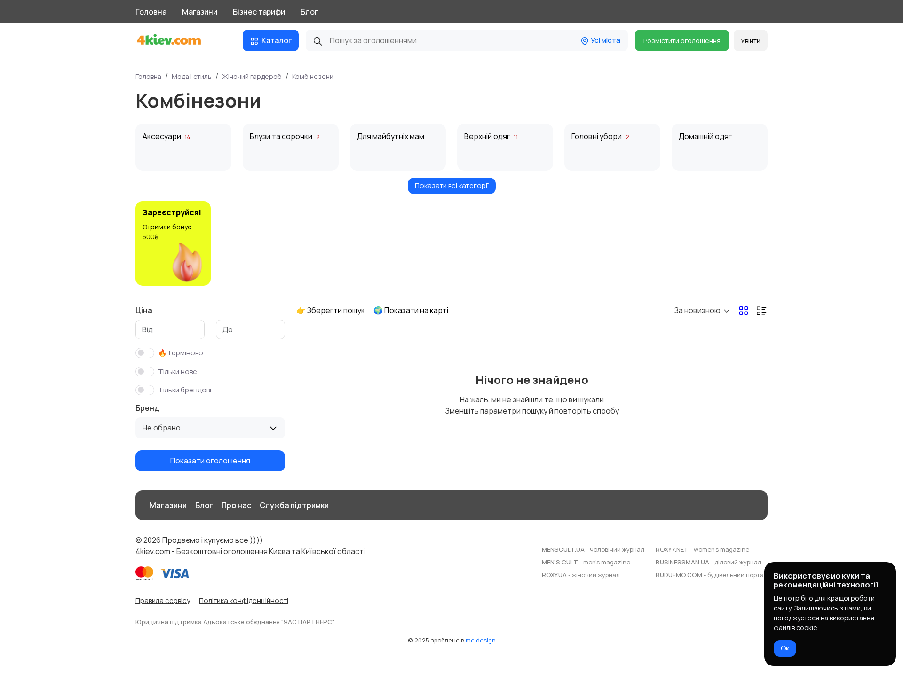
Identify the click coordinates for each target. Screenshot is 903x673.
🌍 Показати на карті (410, 310)
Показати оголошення (210, 460)
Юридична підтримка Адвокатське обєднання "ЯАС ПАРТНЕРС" (234, 622)
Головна (150, 12)
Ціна (143, 310)
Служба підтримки (294, 505)
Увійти (750, 40)
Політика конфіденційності (243, 600)
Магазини (199, 12)
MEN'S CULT (586, 562)
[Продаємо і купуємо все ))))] (177, 40)
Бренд (147, 408)
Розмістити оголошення (682, 40)
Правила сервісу (162, 600)
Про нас (236, 505)
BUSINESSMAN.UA (708, 562)
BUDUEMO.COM (712, 575)
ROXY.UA (581, 575)
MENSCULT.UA (593, 549)
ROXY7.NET (702, 549)
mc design (481, 640)
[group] (173, 243)
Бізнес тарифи (259, 12)
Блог (309, 12)
